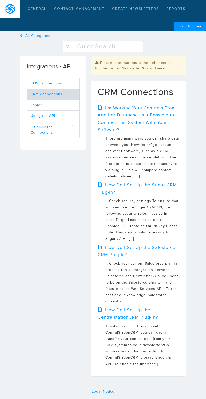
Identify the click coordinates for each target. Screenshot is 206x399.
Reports (175, 9)
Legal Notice (103, 392)
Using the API (43, 116)
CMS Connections (46, 83)
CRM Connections (46, 94)
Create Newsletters (135, 9)
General (37, 9)
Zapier (36, 105)
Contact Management (79, 9)
